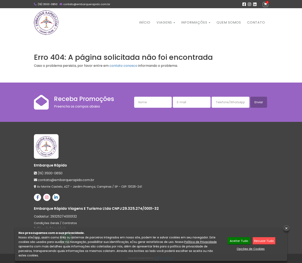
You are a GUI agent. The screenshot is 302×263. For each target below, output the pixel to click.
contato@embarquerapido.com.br (86, 4)
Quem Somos (229, 22)
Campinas (104, 187)
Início (144, 22)
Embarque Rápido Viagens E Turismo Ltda (72, 208)
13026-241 (135, 187)
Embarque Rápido (50, 165)
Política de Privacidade (200, 242)
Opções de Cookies (251, 249)
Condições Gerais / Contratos (55, 223)
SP (116, 187)
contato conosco (123, 65)
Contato (256, 22)
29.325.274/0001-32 (140, 208)
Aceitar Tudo (239, 241)
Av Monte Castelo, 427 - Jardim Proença (66, 187)
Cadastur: (55, 216)
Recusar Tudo (264, 241)
